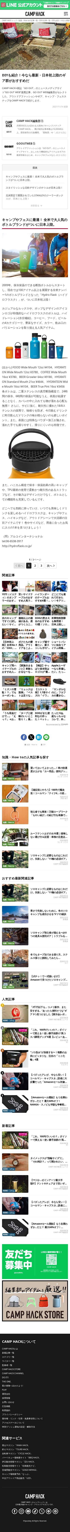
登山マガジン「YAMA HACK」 (16, 1445)
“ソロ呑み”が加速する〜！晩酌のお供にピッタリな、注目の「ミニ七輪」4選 (48, 1056)
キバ (66, 820)
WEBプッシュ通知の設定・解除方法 (18, 1426)
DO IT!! (5, 1377)
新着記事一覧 (8, 1352)
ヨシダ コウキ (62, 776)
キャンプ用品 (8, 1043)
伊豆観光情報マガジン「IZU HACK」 (19, 1461)
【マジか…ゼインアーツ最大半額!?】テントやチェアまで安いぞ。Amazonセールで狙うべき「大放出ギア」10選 (49, 1185)
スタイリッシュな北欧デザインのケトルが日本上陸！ (34, 187)
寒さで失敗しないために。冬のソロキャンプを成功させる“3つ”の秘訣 (48, 912)
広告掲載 (6, 1406)
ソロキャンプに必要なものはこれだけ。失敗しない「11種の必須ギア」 (49, 857)
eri (67, 1042)
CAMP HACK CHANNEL (13, 1373)
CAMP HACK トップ (9, 20)
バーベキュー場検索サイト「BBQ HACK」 (21, 1457)
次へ (49, 566)
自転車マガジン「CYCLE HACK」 (17, 1453)
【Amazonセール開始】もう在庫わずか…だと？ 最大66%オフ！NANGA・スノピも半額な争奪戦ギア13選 (49, 1229)
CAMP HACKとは (10, 1348)
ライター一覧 (8, 1361)
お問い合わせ (8, 1402)
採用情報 (6, 1398)
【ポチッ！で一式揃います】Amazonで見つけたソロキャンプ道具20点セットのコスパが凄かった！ (49, 980)
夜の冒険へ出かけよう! (12, 1385)
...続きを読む (60, 132)
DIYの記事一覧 (44, 20)
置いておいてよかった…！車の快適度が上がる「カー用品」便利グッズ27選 (48, 771)
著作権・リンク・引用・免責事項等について (22, 1418)
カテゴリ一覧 (8, 1356)
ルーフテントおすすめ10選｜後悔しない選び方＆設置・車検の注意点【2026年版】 (49, 837)
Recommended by (53, 724)
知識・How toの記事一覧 (28, 20)
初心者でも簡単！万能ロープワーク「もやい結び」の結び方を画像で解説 (48, 815)
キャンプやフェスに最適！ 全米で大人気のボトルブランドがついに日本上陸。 (35, 178)
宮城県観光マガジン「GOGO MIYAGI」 (20, 1469)
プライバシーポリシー (12, 1414)
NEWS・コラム (8, 1020)
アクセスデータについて (13, 1422)
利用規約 (6, 1410)
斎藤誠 (65, 919)
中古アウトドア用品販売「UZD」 (17, 1478)
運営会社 (6, 1393)
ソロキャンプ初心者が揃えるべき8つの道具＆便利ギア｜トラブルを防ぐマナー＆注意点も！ (48, 936)
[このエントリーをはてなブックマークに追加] (39, 737)
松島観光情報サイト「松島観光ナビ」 (19, 1465)
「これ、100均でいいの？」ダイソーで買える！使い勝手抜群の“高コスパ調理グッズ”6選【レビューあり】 (48, 1141)
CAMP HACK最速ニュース (58, 1019)
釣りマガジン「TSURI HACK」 (16, 1449)
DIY (44, 745)
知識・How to (32, 745)
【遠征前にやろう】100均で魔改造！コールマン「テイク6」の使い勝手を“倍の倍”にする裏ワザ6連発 (48, 793)
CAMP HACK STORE (11, 1369)
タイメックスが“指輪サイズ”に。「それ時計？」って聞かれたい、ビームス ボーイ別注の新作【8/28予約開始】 (48, 1163)
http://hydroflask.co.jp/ (17, 546)
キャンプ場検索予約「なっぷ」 (16, 1474)
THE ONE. (6, 1381)
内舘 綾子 (64, 798)
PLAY (4, 1389)
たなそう (64, 1064)
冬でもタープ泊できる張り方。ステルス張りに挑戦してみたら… (48, 956)
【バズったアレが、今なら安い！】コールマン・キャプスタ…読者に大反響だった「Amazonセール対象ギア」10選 (49, 1207)
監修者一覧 (7, 1365)
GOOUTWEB (24, 143)
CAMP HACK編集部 (28, 121)
